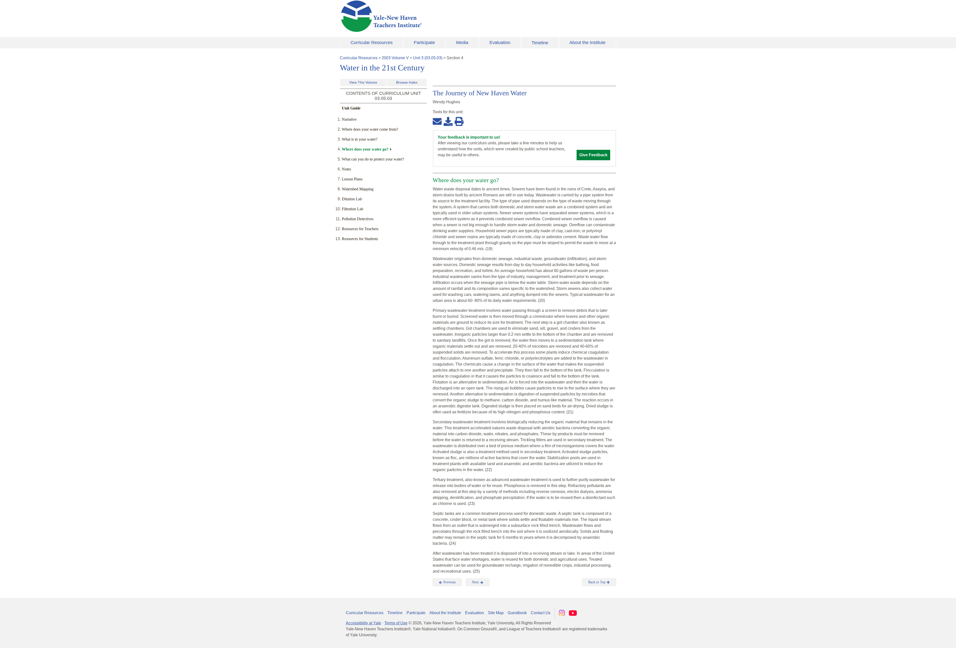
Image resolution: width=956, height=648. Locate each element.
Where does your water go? (365, 149)
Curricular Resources (372, 42)
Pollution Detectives (357, 219)
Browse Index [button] (407, 82)
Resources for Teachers (360, 229)
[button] (927, 639)
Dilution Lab (352, 199)
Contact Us (540, 613)
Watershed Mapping (357, 189)
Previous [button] (449, 582)
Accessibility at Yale (363, 623)
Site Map (496, 613)
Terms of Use (396, 623)
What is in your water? (359, 139)
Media (462, 42)
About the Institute (587, 42)
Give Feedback (593, 155)
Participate (424, 42)
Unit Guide (351, 108)
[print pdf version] (459, 121)
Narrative (349, 119)
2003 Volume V (395, 58)
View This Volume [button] (363, 82)
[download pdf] (448, 121)
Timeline (540, 42)
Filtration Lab (352, 209)
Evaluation (499, 42)
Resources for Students (360, 239)
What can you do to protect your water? (373, 159)
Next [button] (476, 582)
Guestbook (517, 613)
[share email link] (437, 121)
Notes (346, 169)
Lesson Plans (352, 179)
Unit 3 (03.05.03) (427, 58)
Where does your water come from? (370, 129)
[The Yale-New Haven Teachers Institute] (431, 16)
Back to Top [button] (597, 582)
